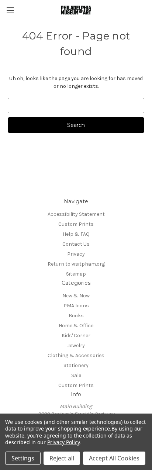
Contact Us (76, 244)
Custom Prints (76, 224)
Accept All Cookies (114, 458)
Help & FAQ (76, 234)
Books (76, 315)
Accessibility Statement (76, 214)
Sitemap (76, 274)
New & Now (76, 296)
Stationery (76, 365)
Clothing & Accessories (76, 355)
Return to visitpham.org (76, 264)
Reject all (61, 458)
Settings (22, 458)
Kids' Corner (76, 335)
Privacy (76, 254)
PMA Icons (76, 306)
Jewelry (76, 345)
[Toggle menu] (10, 10)
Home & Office (76, 325)
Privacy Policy (63, 442)
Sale (76, 375)
